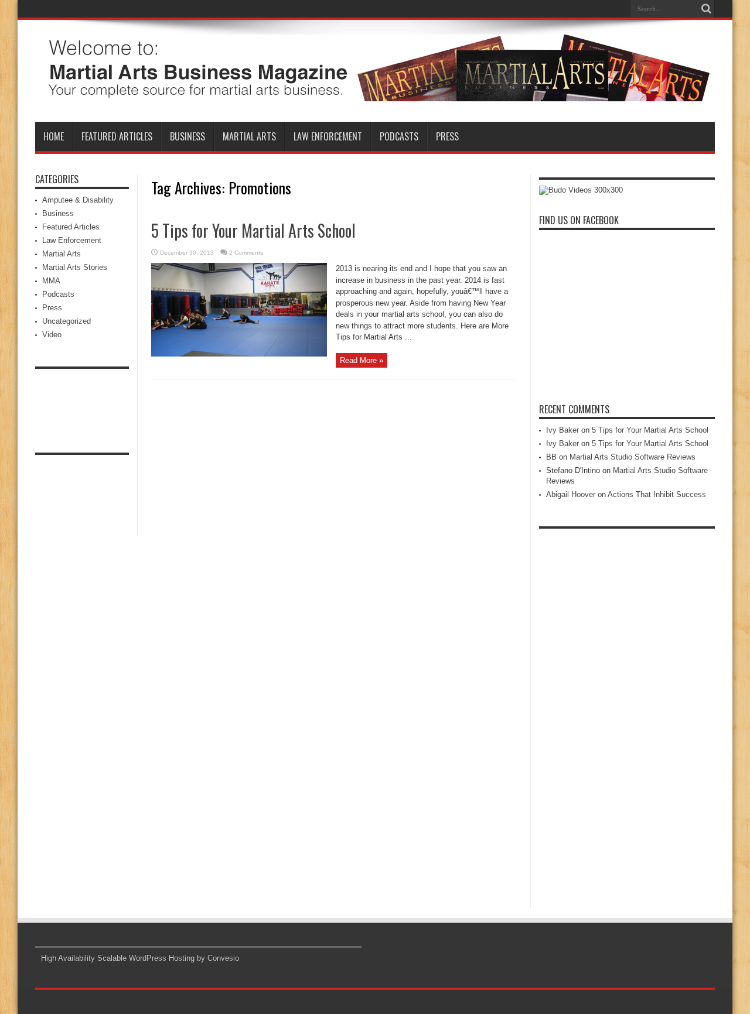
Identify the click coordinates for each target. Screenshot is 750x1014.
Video (52, 334)
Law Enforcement (328, 136)
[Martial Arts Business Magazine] (375, 92)
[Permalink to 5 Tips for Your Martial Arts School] (239, 354)
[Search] (706, 9)
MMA (51, 280)
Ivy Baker (562, 430)
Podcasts (399, 136)
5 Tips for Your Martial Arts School (253, 230)
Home (53, 136)
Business (187, 136)
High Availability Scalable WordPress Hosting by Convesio (140, 958)
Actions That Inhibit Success (657, 494)
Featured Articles (116, 136)
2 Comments (246, 252)
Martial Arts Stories (74, 267)
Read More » (361, 360)
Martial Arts (249, 136)
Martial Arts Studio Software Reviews (633, 457)
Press (447, 136)
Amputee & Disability (78, 200)
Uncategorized (66, 321)
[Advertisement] (82, 401)
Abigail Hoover (570, 494)
